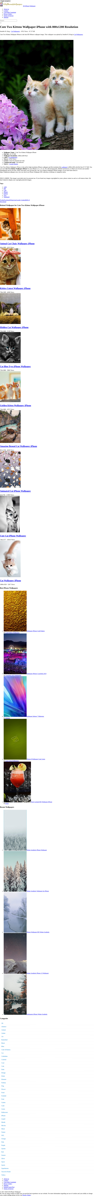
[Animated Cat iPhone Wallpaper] (10, 487)
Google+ (18, 200)
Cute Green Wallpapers (12, 761)
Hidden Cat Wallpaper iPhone (14, 327)
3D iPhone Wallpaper (29, 6)
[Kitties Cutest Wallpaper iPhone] (10, 284)
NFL (2, 1135)
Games (3, 1102)
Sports (3, 1165)
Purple (3, 1145)
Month (3, 1122)
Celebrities (4, 1056)
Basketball (4, 1040)
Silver (3, 1158)
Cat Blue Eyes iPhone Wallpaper (15, 366)
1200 (5, 187)
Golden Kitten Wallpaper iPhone (15, 405)
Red (2, 1152)
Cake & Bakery (5, 1049)
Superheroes (5, 1168)
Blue (2, 1046)
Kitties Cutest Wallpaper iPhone (15, 288)
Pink (2, 1142)
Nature (3, 1132)
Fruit (2, 1099)
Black (3, 1043)
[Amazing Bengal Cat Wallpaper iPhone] (10, 442)
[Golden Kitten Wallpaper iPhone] (10, 401)
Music (3, 1129)
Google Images (13, 164)
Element (3, 1079)
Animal (3, 1030)
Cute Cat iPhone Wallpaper (13, 536)
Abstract (7, 718)
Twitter (2, 200)
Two (5, 195)
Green (3, 1109)
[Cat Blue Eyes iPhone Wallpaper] (10, 362)
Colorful (3, 1059)
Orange (3, 1138)
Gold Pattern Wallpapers (12, 632)
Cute (5, 190)
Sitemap (6, 17)
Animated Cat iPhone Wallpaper (15, 491)
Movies (3, 1125)
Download (3, 201)
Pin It (28, 200)
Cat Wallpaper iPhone (10, 580)
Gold (2, 1106)
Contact (6, 11)
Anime (3, 1033)
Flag (2, 1086)
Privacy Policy (8, 14)
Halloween (4, 1112)
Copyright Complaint (10, 12)
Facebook (7, 200)
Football (3, 1096)
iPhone (6, 192)
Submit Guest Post (9, 1187)
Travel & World (5, 1171)
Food (2, 1092)
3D (2, 1023)
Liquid (3, 1119)
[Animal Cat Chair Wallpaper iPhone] (10, 239)
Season (3, 1155)
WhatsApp (13, 200)
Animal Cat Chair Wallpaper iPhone (17, 243)
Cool (2, 1063)
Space (3, 1162)
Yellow (3, 1175)
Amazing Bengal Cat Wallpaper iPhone (18, 446)
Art (2, 1036)
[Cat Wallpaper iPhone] (10, 576)
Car (2, 1053)
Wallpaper (7, 197)
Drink (7, 803)
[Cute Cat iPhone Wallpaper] (10, 532)
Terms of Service (8, 15)
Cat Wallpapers (15, 31)
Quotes (3, 1148)
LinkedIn (24, 200)
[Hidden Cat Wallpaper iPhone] (10, 323)
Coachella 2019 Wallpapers (13, 675)
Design (3, 1073)
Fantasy (3, 1082)
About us (6, 9)
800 (5, 188)
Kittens (6, 193)
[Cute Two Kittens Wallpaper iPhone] (47, 95)
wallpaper (64, 167)
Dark (2, 1069)
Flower (3, 1089)
